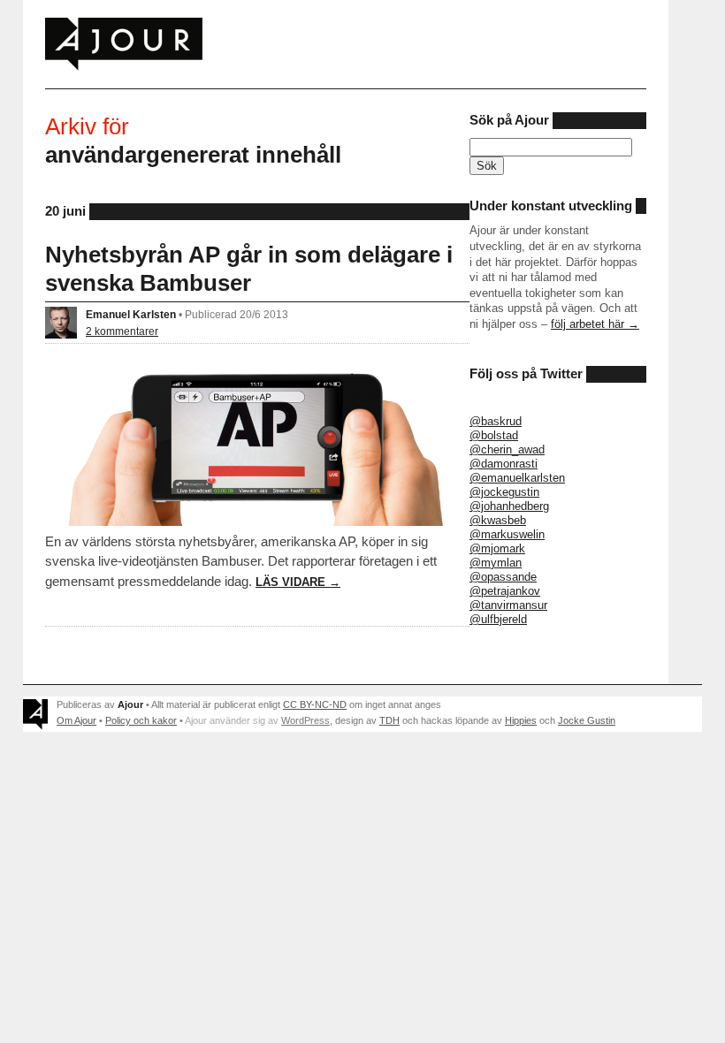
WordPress (305, 720)
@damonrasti (503, 463)
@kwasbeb (497, 520)
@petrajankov (504, 591)
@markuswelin (507, 534)
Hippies (521, 720)
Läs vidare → (298, 582)
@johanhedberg (509, 506)
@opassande (503, 576)
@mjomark (497, 548)
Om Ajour (76, 720)
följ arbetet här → (595, 324)
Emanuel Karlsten (131, 314)
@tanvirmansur (508, 605)
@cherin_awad (507, 449)
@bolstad (493, 435)
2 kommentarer (122, 331)
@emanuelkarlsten (517, 477)
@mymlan (495, 562)
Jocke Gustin (586, 720)
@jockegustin (504, 492)
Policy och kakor (141, 720)
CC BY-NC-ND (315, 704)
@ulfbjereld (498, 619)
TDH (389, 720)
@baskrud (495, 421)
